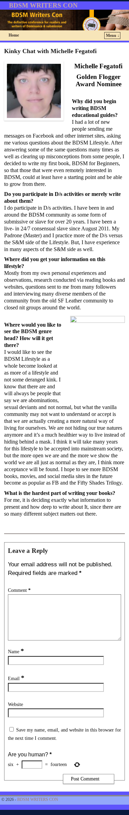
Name (16, 651)
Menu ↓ (112, 35)
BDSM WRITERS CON (43, 5)
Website (15, 704)
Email (16, 678)
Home (14, 35)
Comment (19, 590)
